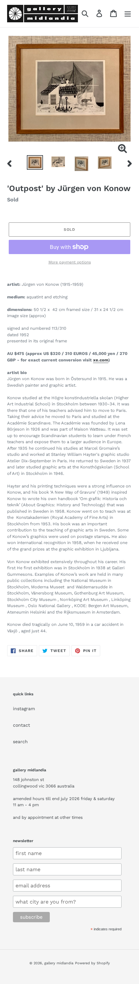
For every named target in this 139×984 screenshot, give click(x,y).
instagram (24, 708)
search (20, 741)
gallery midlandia (58, 963)
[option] (35, 162)
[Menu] (128, 13)
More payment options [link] (69, 262)
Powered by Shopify (92, 963)
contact (21, 725)
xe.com (100, 360)
